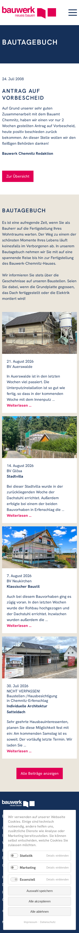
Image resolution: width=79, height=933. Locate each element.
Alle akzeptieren (40, 901)
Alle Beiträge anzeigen (40, 773)
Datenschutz (47, 922)
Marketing (28, 867)
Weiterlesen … (19, 405)
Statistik (26, 855)
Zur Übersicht (17, 176)
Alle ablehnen (39, 911)
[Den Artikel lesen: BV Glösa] (39, 437)
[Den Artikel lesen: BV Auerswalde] (39, 333)
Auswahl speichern (40, 891)
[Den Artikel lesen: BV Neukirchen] (39, 547)
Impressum (30, 922)
